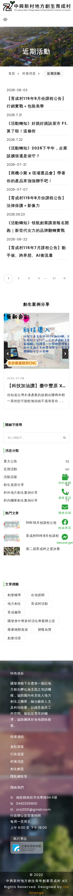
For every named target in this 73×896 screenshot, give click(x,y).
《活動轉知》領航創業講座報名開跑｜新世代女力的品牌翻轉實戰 (38, 226)
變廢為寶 (45, 629)
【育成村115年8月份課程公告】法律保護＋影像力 (36, 201)
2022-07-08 (15, 378)
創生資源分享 (14, 485)
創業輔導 (14, 595)
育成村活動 (39, 603)
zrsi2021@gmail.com (33, 809)
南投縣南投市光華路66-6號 (36, 797)
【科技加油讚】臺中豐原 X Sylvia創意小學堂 (36, 386)
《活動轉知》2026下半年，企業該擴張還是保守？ (37, 151)
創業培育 (14, 638)
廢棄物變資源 (18, 629)
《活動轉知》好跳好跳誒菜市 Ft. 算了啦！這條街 (37, 127)
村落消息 (29, 73)
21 (54, 278)
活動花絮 (10, 477)
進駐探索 (17, 746)
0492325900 (26, 803)
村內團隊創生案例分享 (21, 500)
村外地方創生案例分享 (21, 492)
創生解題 (17, 769)
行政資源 (17, 754)
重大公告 (10, 461)
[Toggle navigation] (5, 19)
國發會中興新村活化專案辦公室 (31, 621)
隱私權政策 (18, 776)
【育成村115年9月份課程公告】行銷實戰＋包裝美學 (36, 102)
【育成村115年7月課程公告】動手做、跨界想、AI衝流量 (36, 251)
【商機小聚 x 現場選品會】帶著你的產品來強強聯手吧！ (36, 176)
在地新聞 (38, 595)
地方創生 (14, 603)
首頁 (12, 73)
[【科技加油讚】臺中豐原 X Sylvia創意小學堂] (36, 341)
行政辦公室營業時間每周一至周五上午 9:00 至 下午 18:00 (28, 821)
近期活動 (10, 469)
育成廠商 (14, 612)
